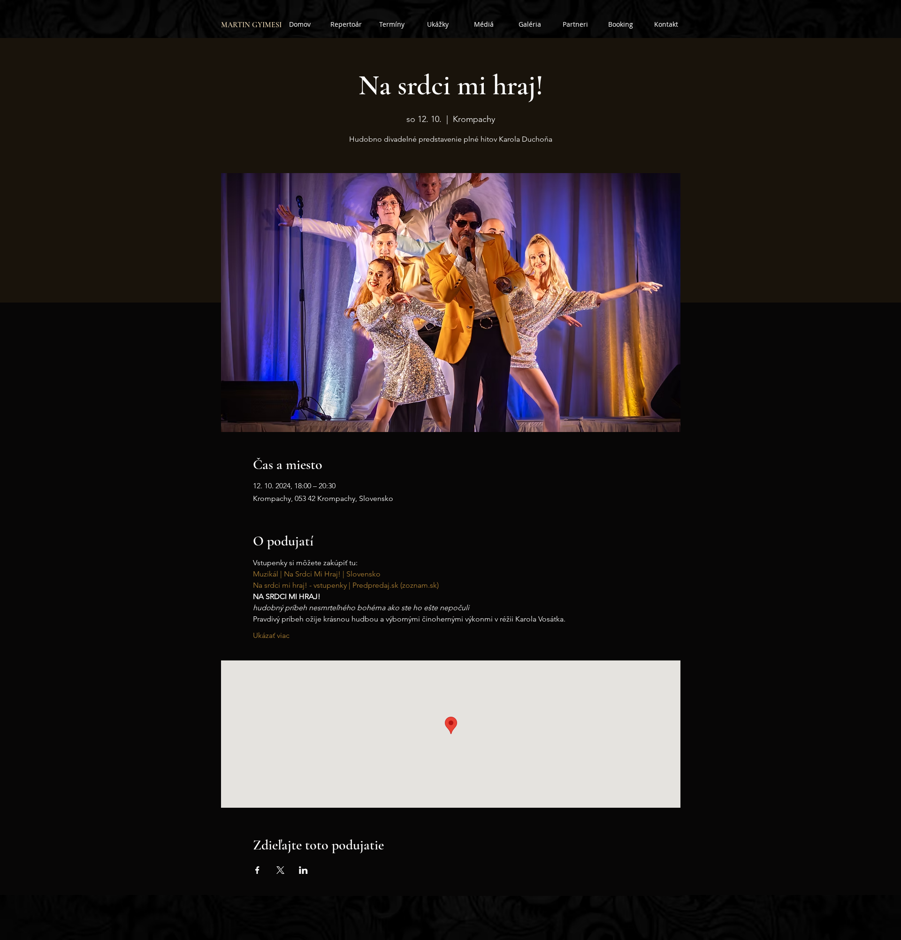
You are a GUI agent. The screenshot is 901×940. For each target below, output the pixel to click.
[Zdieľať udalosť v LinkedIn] (303, 870)
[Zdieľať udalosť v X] (280, 870)
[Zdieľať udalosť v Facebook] (257, 870)
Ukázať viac (271, 635)
